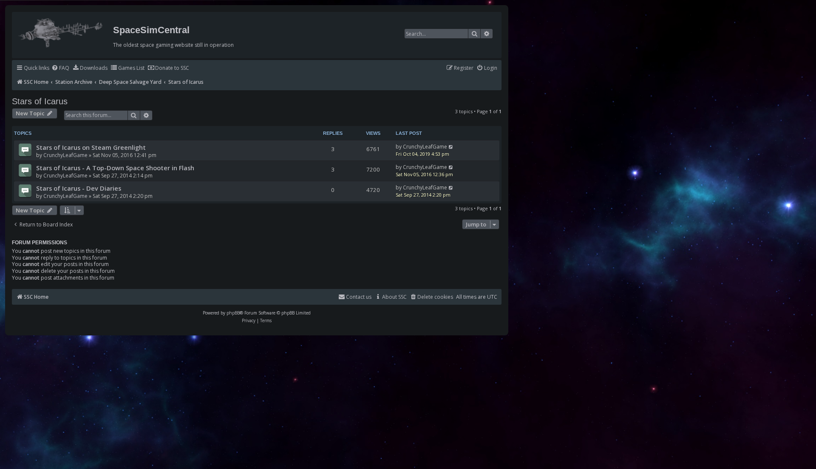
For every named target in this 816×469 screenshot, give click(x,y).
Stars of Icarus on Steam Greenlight (91, 147)
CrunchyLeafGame (65, 155)
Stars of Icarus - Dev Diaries (78, 188)
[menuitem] (60, 68)
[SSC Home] (61, 31)
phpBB (233, 313)
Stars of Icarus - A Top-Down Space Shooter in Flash (115, 167)
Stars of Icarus (40, 101)
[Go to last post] (451, 146)
